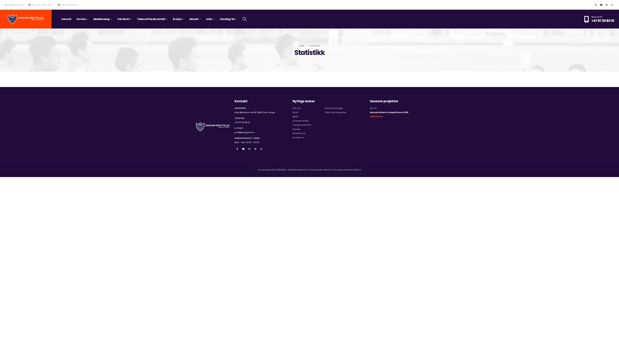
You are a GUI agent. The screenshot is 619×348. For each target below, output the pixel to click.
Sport (295, 112)
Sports (373, 108)
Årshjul (177, 19)
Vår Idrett (123, 19)
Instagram (249, 148)
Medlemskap (101, 19)
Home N (66, 19)
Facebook (237, 148)
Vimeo (255, 148)
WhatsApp (261, 148)
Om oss (297, 108)
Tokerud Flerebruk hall (151, 19)
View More (376, 116)
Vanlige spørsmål (302, 125)
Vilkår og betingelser (335, 112)
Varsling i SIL (227, 19)
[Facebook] (596, 5)
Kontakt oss (298, 137)
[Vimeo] (606, 5)
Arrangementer (301, 120)
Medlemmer (299, 133)
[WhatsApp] (611, 5)
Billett (295, 116)
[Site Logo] (26, 19)
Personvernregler (334, 108)
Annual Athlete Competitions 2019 (389, 112)
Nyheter (297, 129)
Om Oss (81, 19)
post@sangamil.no (16, 5)
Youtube (243, 148)
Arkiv (209, 19)
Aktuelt (193, 19)
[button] (244, 19)
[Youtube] (601, 5)
